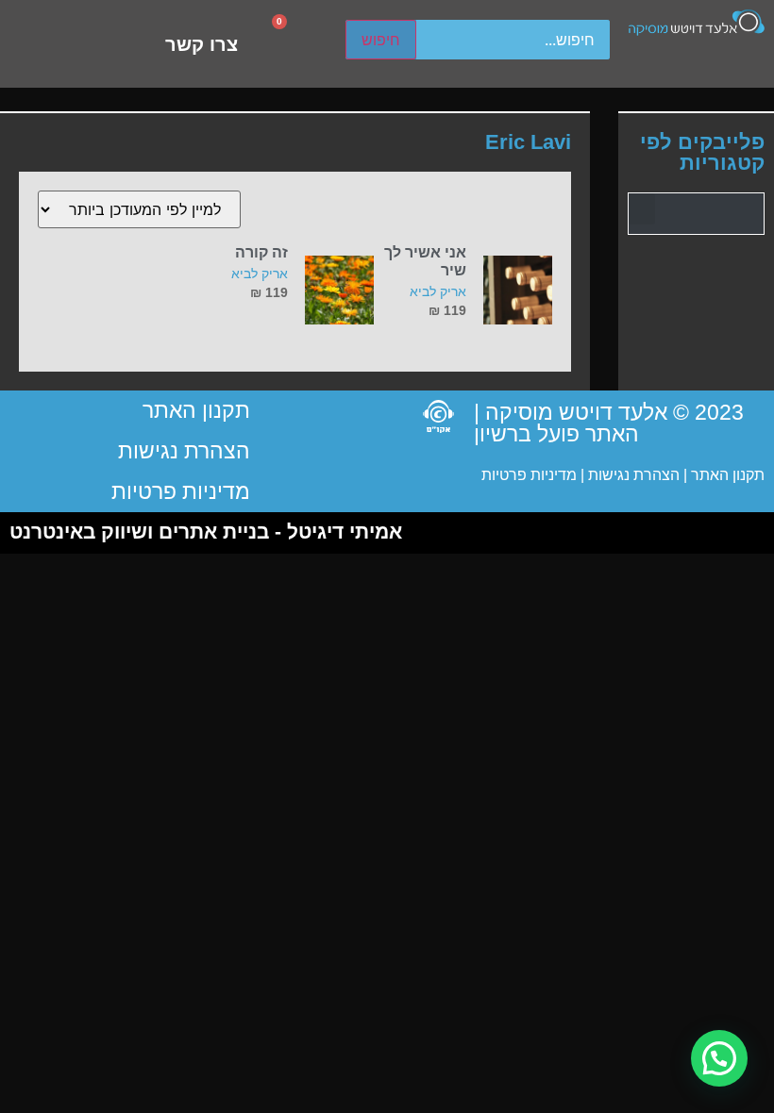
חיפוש (381, 39)
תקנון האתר (728, 475)
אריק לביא (438, 291)
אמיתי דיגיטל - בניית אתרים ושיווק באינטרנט (205, 531)
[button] (642, 208)
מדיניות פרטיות (529, 475)
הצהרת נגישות (632, 475)
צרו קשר (201, 44)
